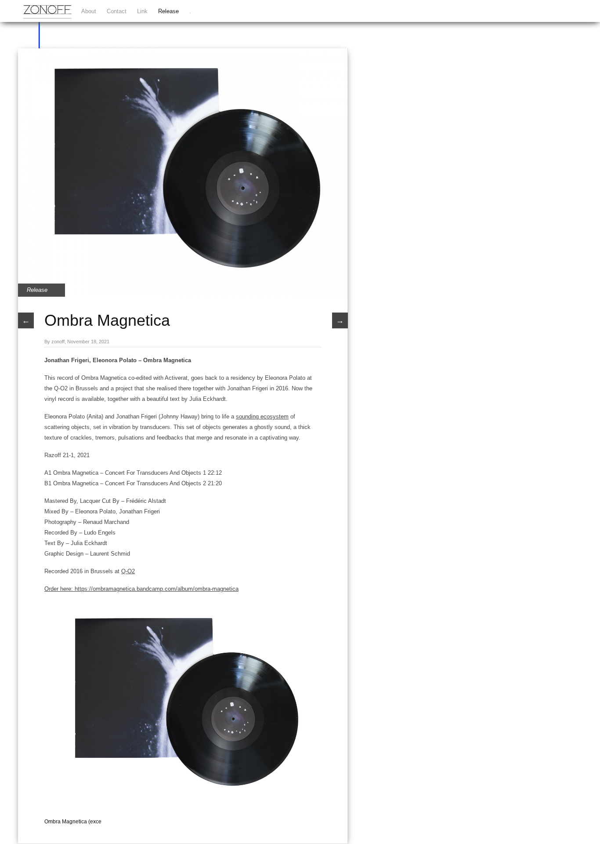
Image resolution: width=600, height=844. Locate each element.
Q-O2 (128, 571)
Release (168, 11)
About (88, 11)
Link (142, 11)
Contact (117, 11)
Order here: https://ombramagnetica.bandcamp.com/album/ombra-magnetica (141, 589)
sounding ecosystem (262, 416)
